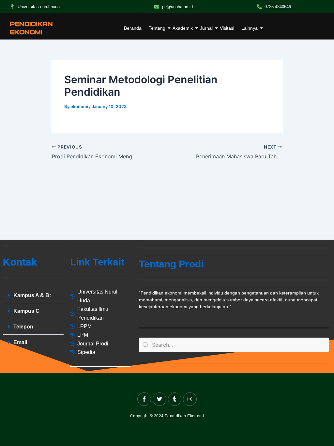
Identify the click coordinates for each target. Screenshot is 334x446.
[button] (33, 295)
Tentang (157, 28)
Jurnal (206, 28)
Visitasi (227, 28)
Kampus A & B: (32, 295)
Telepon (23, 326)
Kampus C (26, 311)
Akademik (183, 28)
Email (20, 342)
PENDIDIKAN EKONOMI (31, 28)
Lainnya (249, 28)
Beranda (133, 28)
